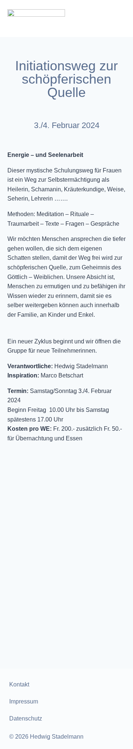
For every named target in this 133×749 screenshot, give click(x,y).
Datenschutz (25, 718)
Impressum (23, 701)
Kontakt (19, 684)
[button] (119, 18)
